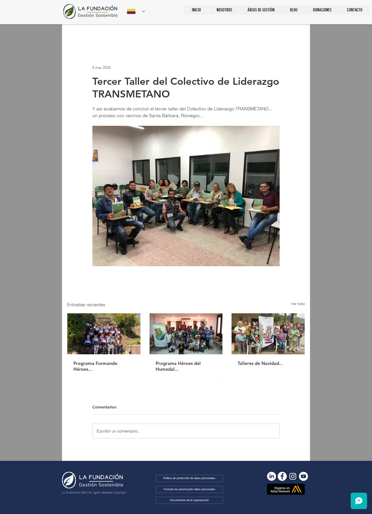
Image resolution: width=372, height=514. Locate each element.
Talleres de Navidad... (260, 363)
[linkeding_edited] (271, 476)
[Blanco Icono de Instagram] (292, 476)
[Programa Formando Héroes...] (103, 333)
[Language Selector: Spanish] (136, 11)
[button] (261, 10)
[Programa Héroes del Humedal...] (186, 333)
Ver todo (298, 303)
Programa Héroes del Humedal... (178, 366)
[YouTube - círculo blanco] (303, 476)
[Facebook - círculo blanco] (282, 476)
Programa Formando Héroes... (95, 366)
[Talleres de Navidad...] (268, 333)
